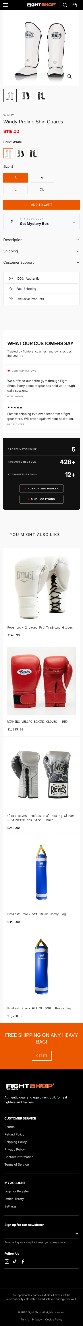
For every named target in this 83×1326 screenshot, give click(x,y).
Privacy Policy (14, 1149)
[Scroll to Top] (75, 1302)
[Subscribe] (77, 1233)
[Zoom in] (69, 77)
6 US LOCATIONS (43, 499)
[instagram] (6, 1261)
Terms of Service (16, 1164)
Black (33, 153)
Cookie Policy (53, 1319)
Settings (10, 1206)
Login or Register (16, 1191)
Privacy (37, 1319)
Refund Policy (14, 1134)
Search (9, 1127)
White (8, 153)
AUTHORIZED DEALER (43, 488)
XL (47, 190)
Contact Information (18, 1157)
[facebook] (22, 1261)
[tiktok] (15, 1261)
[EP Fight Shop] (41, 5)
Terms (25, 1319)
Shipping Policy (15, 1142)
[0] (74, 5)
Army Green (20, 153)
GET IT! (41, 1055)
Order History (14, 1199)
